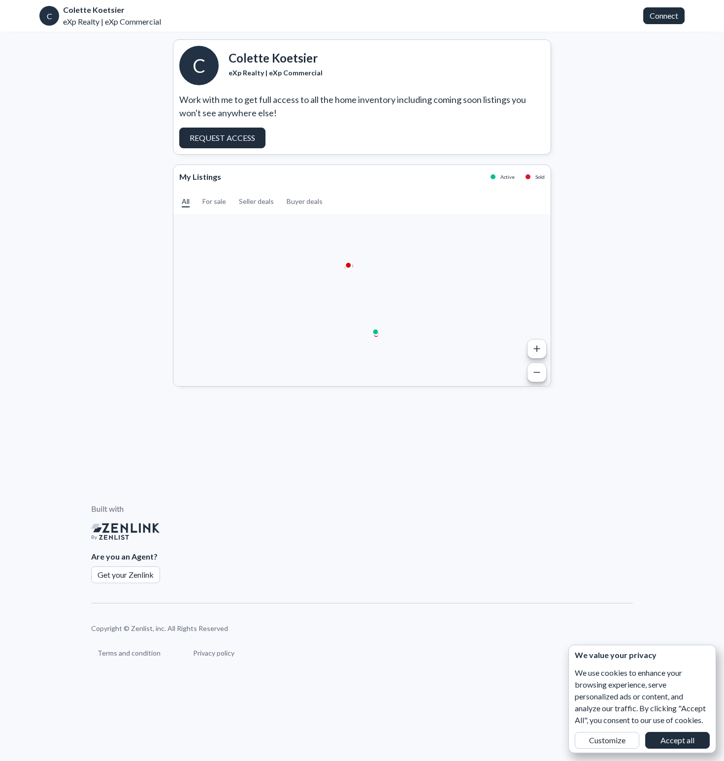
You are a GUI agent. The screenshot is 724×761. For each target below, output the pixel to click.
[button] (185, 201)
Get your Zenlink (126, 574)
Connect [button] (664, 15)
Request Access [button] (222, 137)
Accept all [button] (677, 740)
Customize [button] (607, 740)
